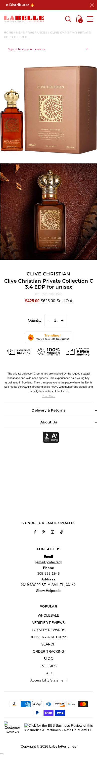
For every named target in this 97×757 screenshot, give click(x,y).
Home (8, 32)
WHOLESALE (48, 615)
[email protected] (48, 562)
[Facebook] (35, 532)
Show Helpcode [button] (48, 591)
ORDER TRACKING (48, 651)
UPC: (37, 294)
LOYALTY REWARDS (48, 630)
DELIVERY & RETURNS (48, 637)
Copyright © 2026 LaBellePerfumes (48, 746)
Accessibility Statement (48, 680)
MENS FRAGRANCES (31, 32)
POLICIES (48, 666)
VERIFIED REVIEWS (48, 623)
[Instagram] (52, 532)
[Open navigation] (90, 19)
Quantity (35, 320)
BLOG (48, 659)
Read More (48, 396)
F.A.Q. (48, 673)
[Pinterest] (43, 532)
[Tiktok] (61, 532)
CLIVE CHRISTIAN (49, 274)
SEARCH (48, 644)
